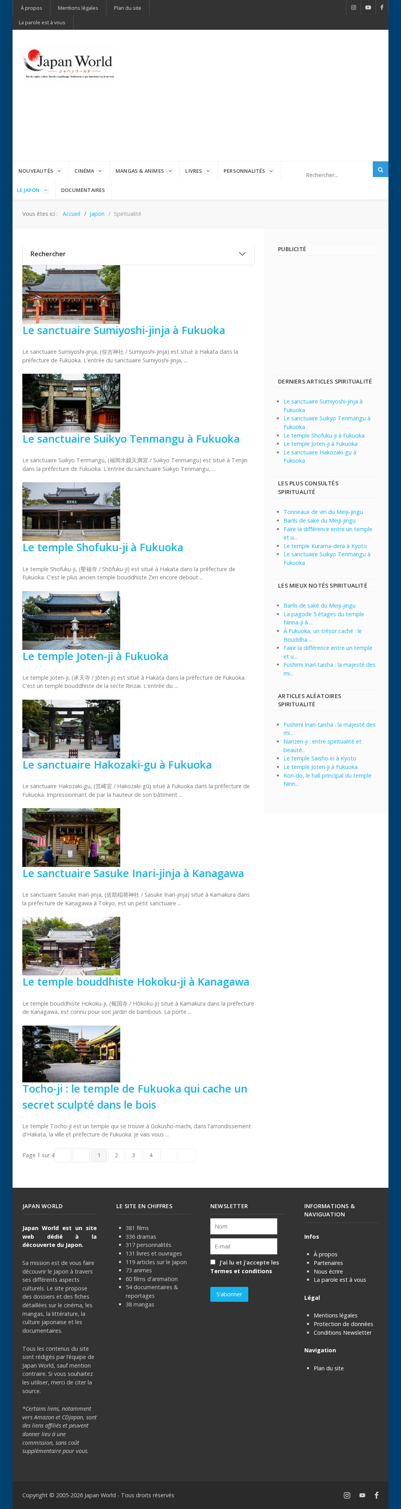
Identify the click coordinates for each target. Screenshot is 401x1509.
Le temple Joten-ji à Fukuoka (95, 656)
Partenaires (328, 1263)
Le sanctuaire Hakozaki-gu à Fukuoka (117, 764)
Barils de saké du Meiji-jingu (320, 520)
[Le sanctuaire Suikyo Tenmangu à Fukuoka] (71, 402)
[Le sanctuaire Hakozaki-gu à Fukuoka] (71, 728)
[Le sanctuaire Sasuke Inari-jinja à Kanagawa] (71, 837)
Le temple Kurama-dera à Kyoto (325, 546)
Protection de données (343, 1324)
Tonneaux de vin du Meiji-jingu (323, 512)
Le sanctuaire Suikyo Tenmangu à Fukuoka (131, 438)
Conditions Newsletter (343, 1332)
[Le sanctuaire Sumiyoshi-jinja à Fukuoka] (71, 294)
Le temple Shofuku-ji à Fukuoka (102, 547)
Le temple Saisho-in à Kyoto (320, 758)
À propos (326, 1254)
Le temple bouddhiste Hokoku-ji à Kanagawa (135, 981)
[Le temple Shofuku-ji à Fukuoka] (71, 511)
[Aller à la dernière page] (185, 1155)
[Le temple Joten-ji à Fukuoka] (71, 620)
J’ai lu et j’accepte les (244, 1267)
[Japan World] (69, 64)
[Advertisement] (268, 94)
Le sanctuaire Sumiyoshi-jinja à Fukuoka (123, 330)
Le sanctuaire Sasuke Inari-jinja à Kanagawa (133, 873)
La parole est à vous (340, 1279)
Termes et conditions (241, 1271)
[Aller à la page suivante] (167, 1155)
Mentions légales (336, 1315)
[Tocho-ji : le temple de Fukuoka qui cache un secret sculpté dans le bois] (71, 1053)
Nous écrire (328, 1271)
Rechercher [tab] (48, 254)
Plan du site (329, 1368)
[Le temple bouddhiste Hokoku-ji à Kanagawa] (71, 945)
